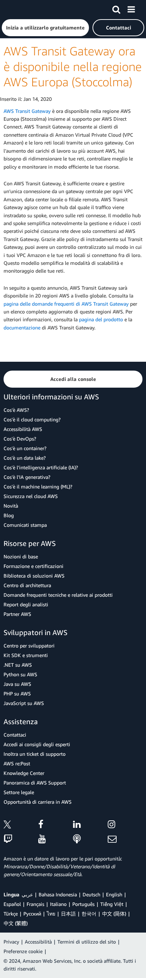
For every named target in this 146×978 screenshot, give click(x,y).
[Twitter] (21, 825)
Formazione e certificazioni (33, 566)
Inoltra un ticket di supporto (35, 754)
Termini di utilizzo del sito (86, 942)
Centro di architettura (27, 585)
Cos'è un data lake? (25, 458)
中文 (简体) (114, 914)
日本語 (68, 914)
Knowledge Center (24, 773)
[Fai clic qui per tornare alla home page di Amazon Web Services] (18, 9)
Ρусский (32, 914)
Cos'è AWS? (16, 410)
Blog (9, 515)
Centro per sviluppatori (29, 646)
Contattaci (15, 735)
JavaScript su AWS (24, 703)
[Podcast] (90, 839)
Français (35, 904)
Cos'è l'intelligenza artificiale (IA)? (41, 467)
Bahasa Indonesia (58, 894)
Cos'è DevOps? (20, 439)
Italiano (58, 904)
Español (12, 904)
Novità (11, 506)
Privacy (11, 942)
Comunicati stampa (25, 525)
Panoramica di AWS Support (35, 783)
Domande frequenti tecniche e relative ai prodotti (58, 595)
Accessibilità (38, 942)
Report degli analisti (26, 604)
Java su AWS (17, 684)
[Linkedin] (90, 825)
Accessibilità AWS (23, 429)
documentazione (22, 327)
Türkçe (11, 914)
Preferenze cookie (23, 951)
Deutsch (91, 894)
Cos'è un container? (25, 448)
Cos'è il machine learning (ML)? (38, 486)
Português (83, 904)
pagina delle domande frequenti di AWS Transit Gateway (66, 304)
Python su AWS (20, 674)
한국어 (89, 914)
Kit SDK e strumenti (26, 655)
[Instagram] (125, 825)
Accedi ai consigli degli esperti (37, 744)
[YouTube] (55, 839)
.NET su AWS (18, 665)
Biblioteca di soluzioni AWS (34, 576)
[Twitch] (21, 839)
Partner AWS (17, 614)
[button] (45, 27)
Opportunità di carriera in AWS (38, 802)
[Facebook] (55, 825)
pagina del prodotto (101, 319)
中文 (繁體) (16, 923)
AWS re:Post (17, 763)
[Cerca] (116, 8)
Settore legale (19, 792)
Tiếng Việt (111, 904)
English (114, 894)
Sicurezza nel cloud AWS (31, 496)
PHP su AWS (17, 693)
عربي (27, 894)
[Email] (125, 839)
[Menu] (131, 8)
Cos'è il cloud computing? (32, 419)
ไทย (51, 914)
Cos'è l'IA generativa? (27, 477)
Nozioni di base (21, 556)
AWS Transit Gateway (27, 111)
